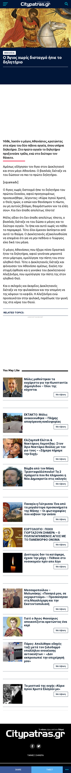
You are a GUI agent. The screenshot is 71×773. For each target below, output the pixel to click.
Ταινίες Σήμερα (35, 755)
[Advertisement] (35, 342)
